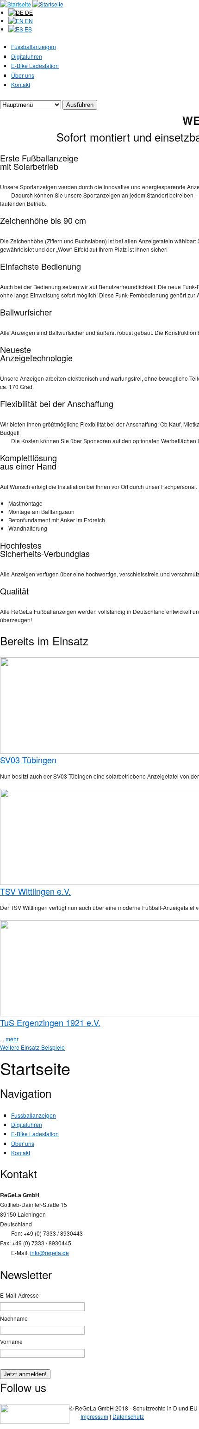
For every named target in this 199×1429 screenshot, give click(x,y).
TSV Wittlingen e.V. (35, 891)
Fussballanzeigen (33, 46)
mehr (12, 1039)
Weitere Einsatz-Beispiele (32, 1047)
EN (28, 21)
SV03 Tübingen (28, 760)
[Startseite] (15, 4)
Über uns (22, 75)
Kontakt (20, 84)
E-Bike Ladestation (35, 65)
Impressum (94, 1416)
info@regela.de (49, 1252)
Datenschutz (128, 1416)
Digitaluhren (26, 56)
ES (27, 29)
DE (28, 12)
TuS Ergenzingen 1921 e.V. (50, 1022)
